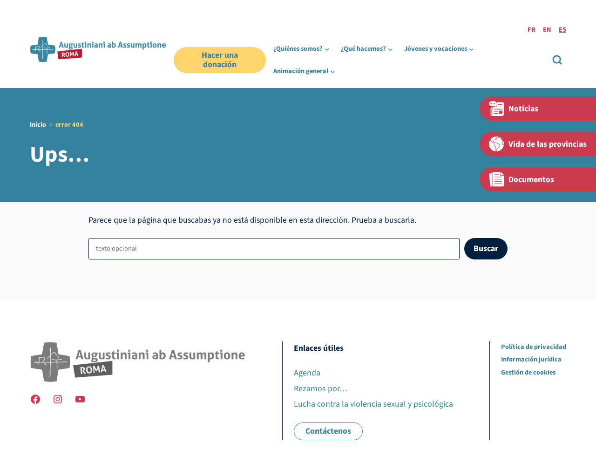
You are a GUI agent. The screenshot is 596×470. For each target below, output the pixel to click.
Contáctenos (328, 431)
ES (562, 29)
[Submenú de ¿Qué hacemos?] (390, 49)
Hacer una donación (220, 59)
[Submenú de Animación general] (332, 71)
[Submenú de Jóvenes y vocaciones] (471, 49)
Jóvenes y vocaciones (435, 49)
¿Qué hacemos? (363, 49)
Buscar (486, 248)
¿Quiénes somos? (298, 49)
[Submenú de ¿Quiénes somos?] (327, 49)
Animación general (300, 71)
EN (547, 29)
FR (531, 29)
